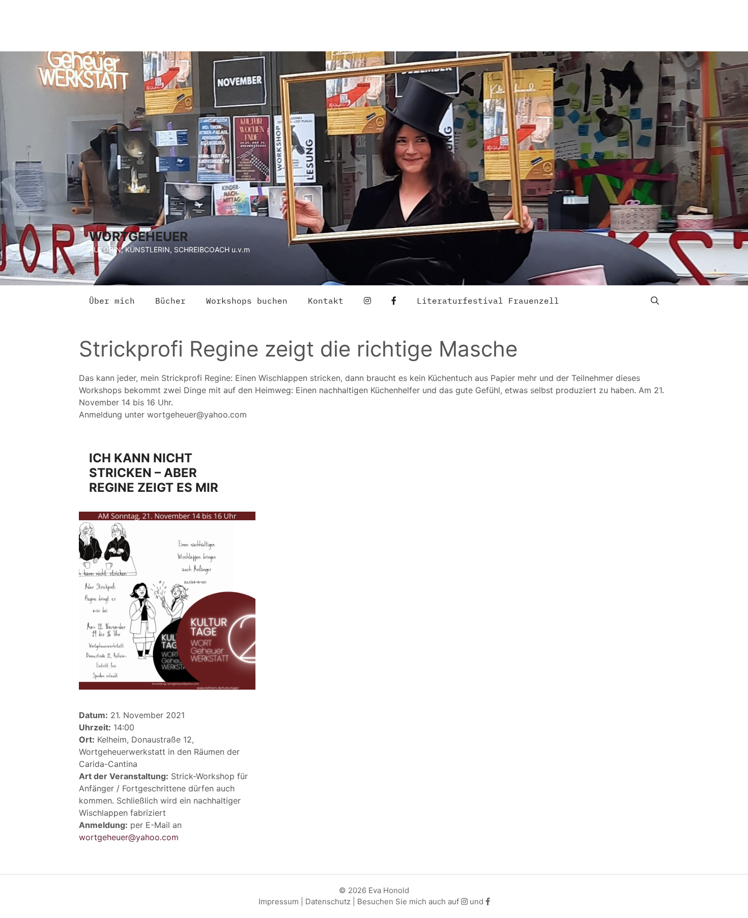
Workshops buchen (246, 300)
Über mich (112, 300)
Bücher (170, 300)
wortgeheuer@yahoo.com (129, 837)
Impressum (278, 901)
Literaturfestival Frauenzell (488, 300)
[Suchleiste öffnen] (655, 300)
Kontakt (325, 300)
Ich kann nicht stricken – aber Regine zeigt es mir (153, 473)
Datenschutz (328, 901)
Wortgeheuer (138, 236)
